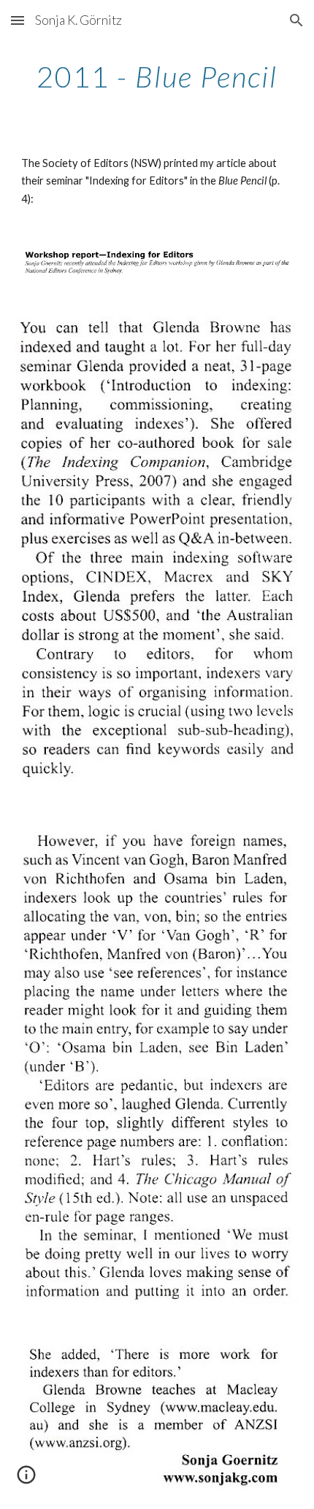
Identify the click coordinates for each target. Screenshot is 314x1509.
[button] (17, 20)
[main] (157, 76)
